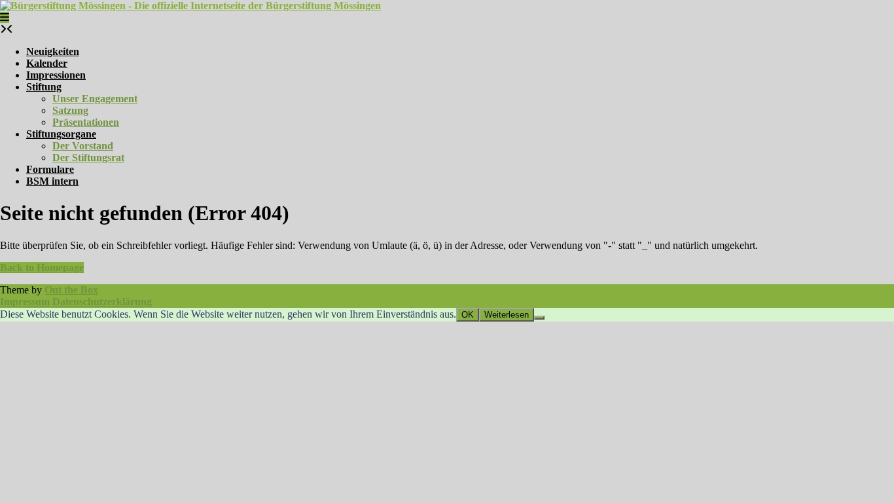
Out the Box (71, 289)
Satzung (70, 110)
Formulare (50, 169)
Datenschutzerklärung (102, 301)
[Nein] (539, 318)
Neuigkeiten (52, 51)
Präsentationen (85, 122)
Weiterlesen (506, 315)
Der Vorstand (82, 145)
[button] (4, 17)
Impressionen (56, 75)
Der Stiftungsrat (88, 157)
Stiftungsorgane (61, 134)
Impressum (25, 301)
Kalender (46, 63)
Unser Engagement (94, 98)
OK (467, 315)
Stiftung (44, 86)
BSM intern (52, 181)
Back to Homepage (42, 267)
